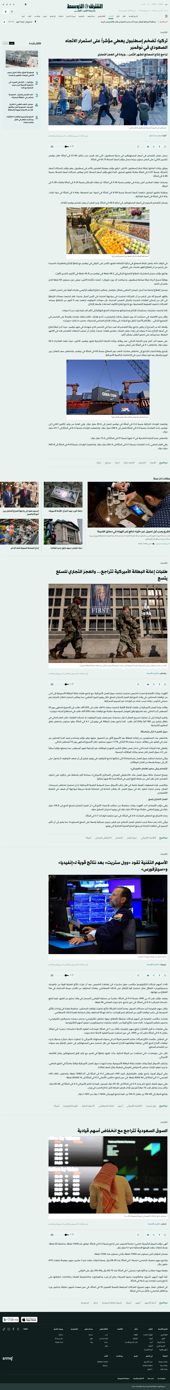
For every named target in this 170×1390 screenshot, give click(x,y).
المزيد (23, 16)
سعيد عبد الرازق (155, 135)
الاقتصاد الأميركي (148, 837)
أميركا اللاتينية (148, 1350)
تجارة (117, 462)
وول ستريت (151, 1106)
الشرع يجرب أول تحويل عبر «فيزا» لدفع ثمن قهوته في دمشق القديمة (133, 531)
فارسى (143, 4)
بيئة (91, 1342)
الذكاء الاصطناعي (106, 1106)
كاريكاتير (135, 1339)
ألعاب (29, 16)
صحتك (91, 1335)
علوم (91, 1339)
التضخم (142, 462)
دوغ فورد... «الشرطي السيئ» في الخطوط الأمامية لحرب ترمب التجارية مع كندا (21, 85)
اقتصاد (153, 462)
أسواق (128, 1302)
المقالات (136, 1335)
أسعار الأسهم (150, 1302)
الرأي (118, 16)
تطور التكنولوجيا (70, 1106)
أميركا (88, 837)
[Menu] (166, 16)
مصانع (108, 462)
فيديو (45, 16)
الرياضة (61, 16)
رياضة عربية (164, 1366)
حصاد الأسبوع (148, 1362)
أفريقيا (150, 1346)
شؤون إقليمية (163, 1350)
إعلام (106, 1346)
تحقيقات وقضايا (148, 1366)
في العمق (52, 16)
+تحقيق (150, 1369)
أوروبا (151, 1339)
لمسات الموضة (59, 1342)
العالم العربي (164, 1335)
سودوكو (105, 1366)
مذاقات (60, 1335)
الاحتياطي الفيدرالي (103, 837)
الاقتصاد (110, 16)
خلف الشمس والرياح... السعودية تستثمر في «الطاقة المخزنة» (21, 96)
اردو (148, 4)
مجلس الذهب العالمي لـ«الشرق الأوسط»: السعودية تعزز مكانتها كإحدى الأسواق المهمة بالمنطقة (20, 107)
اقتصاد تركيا (129, 462)
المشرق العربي (161, 1346)
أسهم (120, 1106)
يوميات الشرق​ (70, 16)
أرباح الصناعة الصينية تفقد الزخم (25, 548)
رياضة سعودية (163, 1362)
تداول (95, 1302)
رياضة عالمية (164, 1369)
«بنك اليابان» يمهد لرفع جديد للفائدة (67, 548)
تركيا (99, 462)
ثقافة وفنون (101, 16)
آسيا (151, 1342)
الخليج (163, 1339)
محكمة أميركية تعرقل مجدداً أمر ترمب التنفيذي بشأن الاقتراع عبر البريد (128, 22)
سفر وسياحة (59, 1339)
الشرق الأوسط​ (133, 16)
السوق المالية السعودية (112, 1302)
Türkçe (154, 4)
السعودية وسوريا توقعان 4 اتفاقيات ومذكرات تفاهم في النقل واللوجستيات (19, 120)
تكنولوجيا (81, 16)
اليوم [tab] (11, 43)
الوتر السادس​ (103, 1339)
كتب (106, 1335)
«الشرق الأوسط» (152, 673)
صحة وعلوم (91, 16)
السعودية (85, 1302)
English (160, 4)
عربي (166, 4)
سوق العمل (132, 837)
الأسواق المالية (88, 1106)
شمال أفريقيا (161, 1342)
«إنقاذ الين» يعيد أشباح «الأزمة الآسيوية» (65, 511)
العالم (124, 16)
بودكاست (37, 16)
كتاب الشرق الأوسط (131, 1342)
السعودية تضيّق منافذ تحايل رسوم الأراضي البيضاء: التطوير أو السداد (20, 74)
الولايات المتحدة (148, 1335)
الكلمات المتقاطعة (102, 1362)
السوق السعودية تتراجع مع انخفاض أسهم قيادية (123, 1131)
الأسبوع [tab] (6, 43)
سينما (106, 1342)
